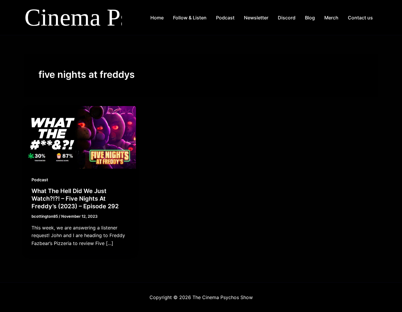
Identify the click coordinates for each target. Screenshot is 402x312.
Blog (310, 18)
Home (157, 18)
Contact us (360, 18)
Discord (286, 18)
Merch (331, 18)
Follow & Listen (190, 18)
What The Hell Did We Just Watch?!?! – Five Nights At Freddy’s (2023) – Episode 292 (75, 198)
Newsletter (256, 18)
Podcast (225, 18)
